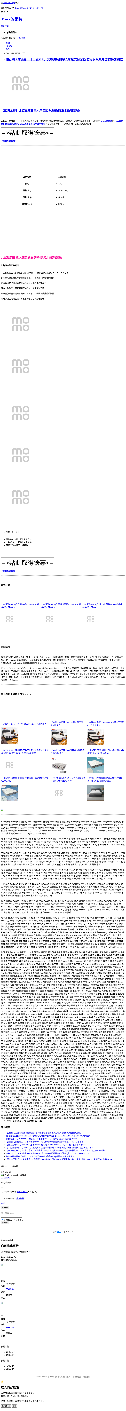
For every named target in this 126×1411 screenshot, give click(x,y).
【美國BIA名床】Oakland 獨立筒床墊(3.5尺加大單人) (24, 724)
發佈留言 (5, 1223)
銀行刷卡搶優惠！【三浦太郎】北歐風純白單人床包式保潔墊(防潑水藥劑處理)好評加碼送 (64, 59)
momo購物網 (106, 121)
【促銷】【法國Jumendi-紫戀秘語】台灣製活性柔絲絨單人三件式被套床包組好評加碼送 (43, 1133)
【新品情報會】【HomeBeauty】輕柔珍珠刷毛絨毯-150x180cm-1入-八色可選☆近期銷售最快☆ (46, 1145)
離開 (14, 1406)
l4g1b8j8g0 (5, 1178)
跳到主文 (5, 26)
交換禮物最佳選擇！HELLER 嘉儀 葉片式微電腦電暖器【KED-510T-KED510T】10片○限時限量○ (48, 1136)
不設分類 (21, 38)
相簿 (8, 43)
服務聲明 (86, 1377)
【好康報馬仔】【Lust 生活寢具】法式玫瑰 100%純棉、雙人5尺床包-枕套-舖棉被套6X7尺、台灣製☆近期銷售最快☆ (56, 1150)
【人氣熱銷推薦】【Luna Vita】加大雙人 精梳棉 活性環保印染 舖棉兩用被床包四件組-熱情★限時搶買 (50, 1148)
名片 (8, 49)
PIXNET (44, 1377)
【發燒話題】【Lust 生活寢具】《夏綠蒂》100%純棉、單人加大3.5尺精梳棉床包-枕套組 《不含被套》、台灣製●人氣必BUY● (59, 1159)
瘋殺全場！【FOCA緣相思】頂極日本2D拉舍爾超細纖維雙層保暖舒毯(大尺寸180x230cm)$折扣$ (47, 1153)
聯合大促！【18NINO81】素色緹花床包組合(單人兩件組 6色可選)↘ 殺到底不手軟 (41, 1139)
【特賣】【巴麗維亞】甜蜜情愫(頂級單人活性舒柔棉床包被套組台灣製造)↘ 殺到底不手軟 (44, 1142)
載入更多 (5, 1208)
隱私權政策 (77, 1377)
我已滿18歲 (6, 1406)
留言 (25, 1192)
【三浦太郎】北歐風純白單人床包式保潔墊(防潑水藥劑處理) (40, 110)
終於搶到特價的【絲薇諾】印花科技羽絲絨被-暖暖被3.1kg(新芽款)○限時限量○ (40, 1156)
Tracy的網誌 (12, 19)
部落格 (9, 46)
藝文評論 (20, 1198)
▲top (3, 1203)
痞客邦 (20, 1192)
